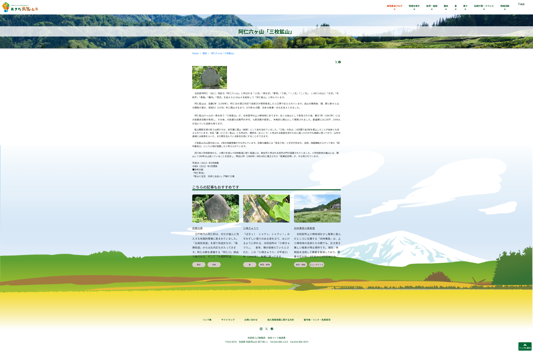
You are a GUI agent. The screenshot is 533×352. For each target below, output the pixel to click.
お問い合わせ (251, 319)
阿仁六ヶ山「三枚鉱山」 (223, 53)
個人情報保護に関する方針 (280, 319)
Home (195, 53)
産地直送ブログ (394, 6)
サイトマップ (228, 319)
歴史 (205, 53)
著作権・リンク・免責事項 (317, 319)
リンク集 (207, 319)
